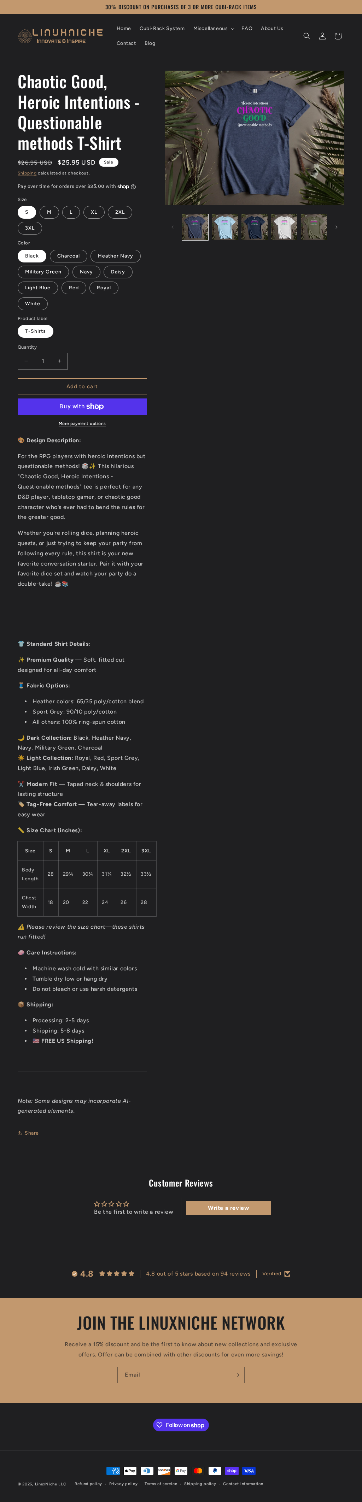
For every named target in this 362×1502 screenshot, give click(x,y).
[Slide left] (172, 227)
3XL (30, 228)
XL (94, 212)
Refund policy (88, 1484)
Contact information (243, 1484)
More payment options (82, 423)
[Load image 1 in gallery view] (195, 227)
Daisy (118, 272)
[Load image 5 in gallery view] (314, 227)
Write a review (228, 1208)
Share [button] (32, 1133)
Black (32, 256)
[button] (213, 28)
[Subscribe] (236, 1375)
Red (74, 288)
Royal (104, 288)
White (32, 304)
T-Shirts (35, 331)
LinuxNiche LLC (50, 1484)
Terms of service (161, 1484)
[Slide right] (336, 227)
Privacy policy (123, 1484)
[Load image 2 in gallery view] (225, 227)
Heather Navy (115, 256)
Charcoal (68, 256)
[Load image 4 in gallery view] (284, 227)
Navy (86, 272)
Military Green (43, 272)
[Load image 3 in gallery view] (254, 227)
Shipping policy (200, 1484)
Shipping (27, 173)
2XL (120, 212)
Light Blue (38, 288)
